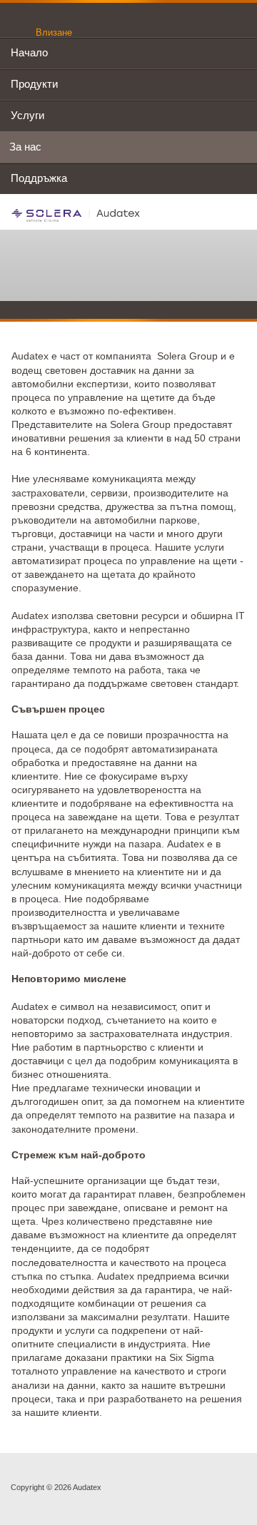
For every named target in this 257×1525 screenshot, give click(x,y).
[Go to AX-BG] (76, 215)
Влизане (54, 32)
